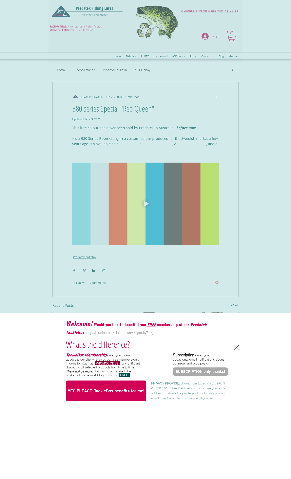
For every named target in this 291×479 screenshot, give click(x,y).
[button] (236, 347)
